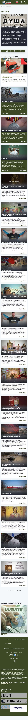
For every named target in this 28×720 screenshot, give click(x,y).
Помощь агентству (20, 639)
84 (15, 590)
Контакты (8, 643)
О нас (7, 639)
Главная (3, 6)
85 (17, 590)
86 (20, 590)
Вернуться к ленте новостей (14, 648)
